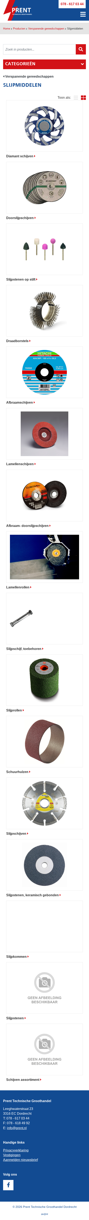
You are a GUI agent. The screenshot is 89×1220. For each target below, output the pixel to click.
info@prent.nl (17, 1128)
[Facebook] (8, 1185)
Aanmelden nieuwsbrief (20, 1160)
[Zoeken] (81, 49)
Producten (19, 28)
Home (6, 28)
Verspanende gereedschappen (46, 28)
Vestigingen (11, 1155)
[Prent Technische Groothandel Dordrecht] (17, 10)
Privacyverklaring (16, 1150)
